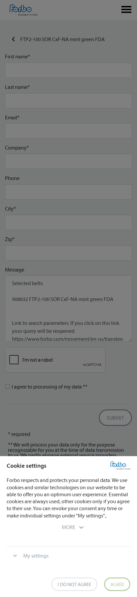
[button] (68, 527)
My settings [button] (36, 555)
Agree (117, 584)
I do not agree (74, 584)
